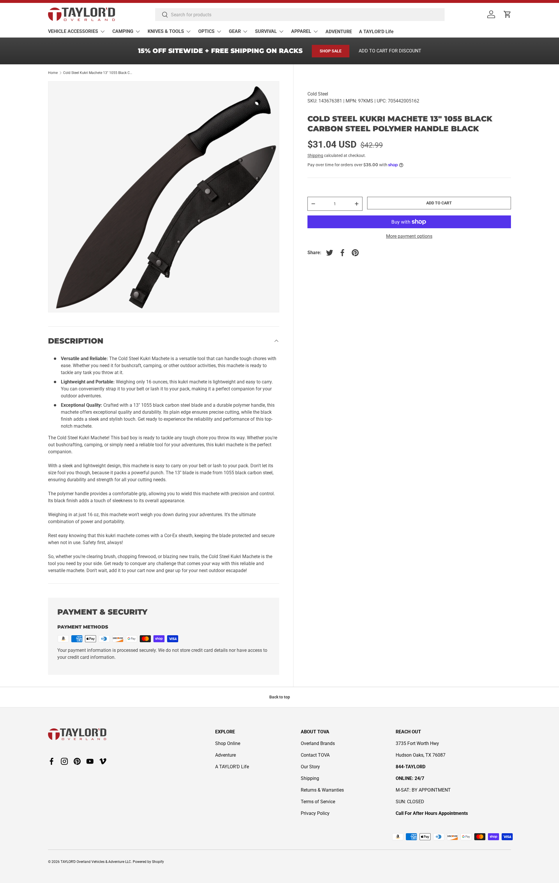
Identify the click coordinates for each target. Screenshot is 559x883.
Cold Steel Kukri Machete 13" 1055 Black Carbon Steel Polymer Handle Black (98, 73)
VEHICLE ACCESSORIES (73, 31)
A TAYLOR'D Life (376, 31)
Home (53, 73)
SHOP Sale (331, 51)
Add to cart (439, 203)
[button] (507, 14)
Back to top (279, 697)
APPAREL (301, 31)
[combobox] (300, 14)
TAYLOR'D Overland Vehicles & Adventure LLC (96, 862)
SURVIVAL (266, 31)
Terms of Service (318, 801)
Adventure (225, 755)
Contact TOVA (315, 755)
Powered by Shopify (148, 862)
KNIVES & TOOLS (166, 31)
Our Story (310, 766)
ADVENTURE (339, 31)
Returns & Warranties (322, 790)
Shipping (315, 155)
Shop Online (227, 743)
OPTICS (206, 31)
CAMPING (122, 31)
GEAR (235, 31)
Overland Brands (318, 743)
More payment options (409, 236)
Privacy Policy (315, 813)
